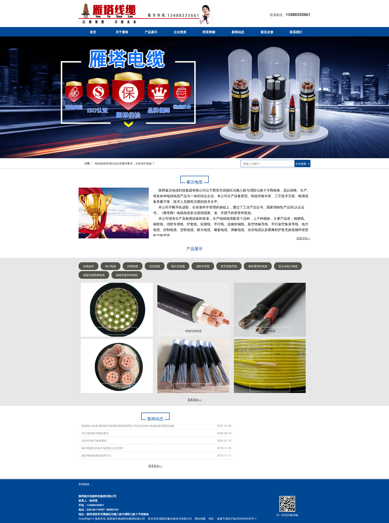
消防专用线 (203, 266)
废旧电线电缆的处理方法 (96, 455)
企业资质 (180, 32)
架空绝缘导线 (229, 266)
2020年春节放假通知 (94, 440)
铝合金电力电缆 (287, 266)
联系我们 (296, 32)
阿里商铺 (209, 32)
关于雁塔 (122, 32)
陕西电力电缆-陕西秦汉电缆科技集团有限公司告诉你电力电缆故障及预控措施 (127, 425)
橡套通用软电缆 (257, 266)
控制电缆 (132, 266)
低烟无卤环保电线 (127, 275)
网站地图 (200, 518)
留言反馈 (267, 32)
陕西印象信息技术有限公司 (175, 518)
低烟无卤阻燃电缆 (94, 275)
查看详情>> (303, 238)
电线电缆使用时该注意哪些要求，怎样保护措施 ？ (125, 163)
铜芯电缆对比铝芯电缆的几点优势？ (103, 448)
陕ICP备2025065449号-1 (241, 518)
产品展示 (151, 32)
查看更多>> (194, 399)
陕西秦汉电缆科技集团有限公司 (126, 518)
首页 (93, 32)
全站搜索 (300, 163)
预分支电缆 (178, 266)
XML (211, 518)
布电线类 (88, 266)
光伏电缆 (154, 266)
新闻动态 (238, 32)
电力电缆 (110, 266)
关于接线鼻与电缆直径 (95, 433)
